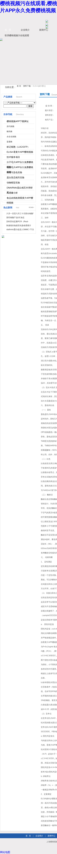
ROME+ (31, 207)
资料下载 (27, 86)
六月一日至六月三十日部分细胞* (20, 213)
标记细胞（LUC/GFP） (18, 147)
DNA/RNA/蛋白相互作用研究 (20, 188)
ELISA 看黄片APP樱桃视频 (20, 152)
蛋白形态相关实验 (15, 177)
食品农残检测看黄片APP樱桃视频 (20, 198)
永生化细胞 (11, 136)
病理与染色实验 (14, 172)
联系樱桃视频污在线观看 (17, 35)
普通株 (9, 142)
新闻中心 (51, 836)
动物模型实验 (13, 182)
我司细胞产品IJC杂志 (15, 217)
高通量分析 (12, 193)
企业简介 (25, 30)
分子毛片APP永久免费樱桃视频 (20, 163)
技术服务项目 (13, 157)
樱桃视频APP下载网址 (18, 121)
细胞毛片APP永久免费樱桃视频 (20, 168)
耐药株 (9, 131)
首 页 (8, 30)
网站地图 (5, 852)
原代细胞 (10, 126)
